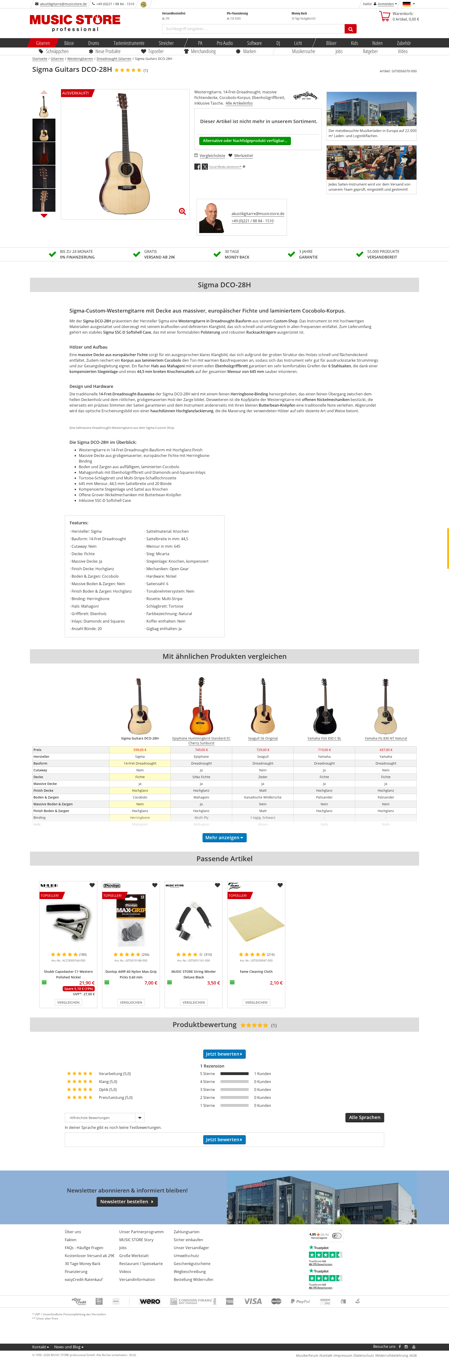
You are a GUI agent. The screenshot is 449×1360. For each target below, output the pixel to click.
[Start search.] (351, 28)
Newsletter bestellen (124, 1201)
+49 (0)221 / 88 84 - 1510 (253, 220)
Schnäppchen (57, 51)
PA (200, 42)
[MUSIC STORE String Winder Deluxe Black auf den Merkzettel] (217, 885)
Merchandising (203, 51)
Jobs (339, 51)
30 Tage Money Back (82, 1263)
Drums (93, 42)
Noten (377, 42)
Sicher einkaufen (188, 1239)
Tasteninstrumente (128, 42)
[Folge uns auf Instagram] (406, 1346)
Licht (298, 42)
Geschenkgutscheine (192, 1263)
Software (254, 42)
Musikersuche (303, 51)
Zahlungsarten (186, 1231)
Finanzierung (76, 1271)
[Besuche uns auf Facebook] (400, 1346)
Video (403, 51)
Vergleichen (68, 1002)
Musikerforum (307, 1355)
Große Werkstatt (134, 1255)
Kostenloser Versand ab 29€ (89, 1255)
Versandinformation (137, 1279)
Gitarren (43, 42)
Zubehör (404, 42)
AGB (413, 1355)
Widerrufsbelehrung (392, 1355)
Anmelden (386, 4)
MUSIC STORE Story (136, 1239)
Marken (249, 51)
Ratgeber (370, 51)
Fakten (70, 1239)
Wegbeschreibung (190, 1271)
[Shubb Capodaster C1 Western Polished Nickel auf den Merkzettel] (92, 885)
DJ (278, 42)
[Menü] (341, 1232)
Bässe (69, 42)
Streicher (166, 42)
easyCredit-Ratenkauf (83, 1279)
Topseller (156, 51)
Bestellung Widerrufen (193, 1279)
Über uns (73, 1231)
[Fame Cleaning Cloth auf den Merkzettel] (280, 885)
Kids (354, 42)
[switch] (336, 1236)
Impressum (343, 1355)
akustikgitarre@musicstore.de (63, 4)
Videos (125, 1271)
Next (44, 215)
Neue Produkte (108, 51)
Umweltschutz (186, 1255)
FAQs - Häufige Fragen (84, 1247)
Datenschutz (364, 1355)
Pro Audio (225, 42)
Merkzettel (243, 155)
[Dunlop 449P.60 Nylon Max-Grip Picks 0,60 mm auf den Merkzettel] (154, 885)
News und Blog (67, 1346)
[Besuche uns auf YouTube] (414, 1346)
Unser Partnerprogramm (141, 1231)
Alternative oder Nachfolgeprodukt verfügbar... (245, 140)
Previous (44, 91)
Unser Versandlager (191, 1247)
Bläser (331, 42)
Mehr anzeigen (222, 837)
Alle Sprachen (364, 1117)
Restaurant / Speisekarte (141, 1263)
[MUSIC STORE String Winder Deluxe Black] (193, 920)
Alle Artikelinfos (239, 103)
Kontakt (39, 1346)
